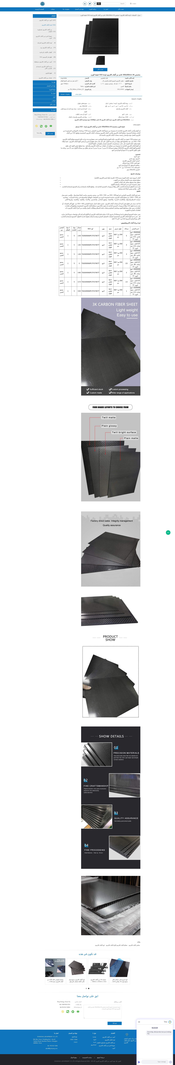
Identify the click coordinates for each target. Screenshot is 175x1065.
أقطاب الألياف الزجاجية (48, 52)
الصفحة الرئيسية (39, 9)
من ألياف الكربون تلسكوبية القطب (46, 30)
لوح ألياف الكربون (100, 945)
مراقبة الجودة (92, 9)
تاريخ (95, 1039)
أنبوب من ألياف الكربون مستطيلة (45, 62)
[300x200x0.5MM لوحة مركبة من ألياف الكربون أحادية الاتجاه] (98, 968)
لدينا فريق (93, 1045)
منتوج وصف (78, 94)
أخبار (54, 97)
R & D (75, 1042)
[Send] (139, 1062)
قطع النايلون (50, 73)
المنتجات (53, 16)
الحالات (54, 101)
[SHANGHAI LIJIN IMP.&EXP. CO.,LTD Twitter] (90, 4)
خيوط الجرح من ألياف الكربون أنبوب (46, 37)
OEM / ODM (73, 1039)
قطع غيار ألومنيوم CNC (48, 57)
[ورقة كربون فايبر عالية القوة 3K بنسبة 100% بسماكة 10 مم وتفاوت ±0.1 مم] (77, 968)
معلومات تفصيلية (65, 94)
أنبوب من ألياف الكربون (47, 20)
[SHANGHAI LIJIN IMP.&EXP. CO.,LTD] (51, 126)
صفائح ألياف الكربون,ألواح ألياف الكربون (116, 945)
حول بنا (54, 82)
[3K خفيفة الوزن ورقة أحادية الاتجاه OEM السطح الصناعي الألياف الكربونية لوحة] (120, 968)
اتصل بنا (106, 9)
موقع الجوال (73, 1057)
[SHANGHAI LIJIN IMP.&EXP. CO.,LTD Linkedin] (85, 4)
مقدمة (94, 1037)
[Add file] (170, 1062)
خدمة (94, 1042)
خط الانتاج (74, 1037)
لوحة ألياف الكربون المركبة (46, 43)
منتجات (53, 9)
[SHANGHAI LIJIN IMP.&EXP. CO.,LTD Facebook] (95, 4)
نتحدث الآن (121, 9)
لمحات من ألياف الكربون (47, 78)
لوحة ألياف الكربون (49, 25)
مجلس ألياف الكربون (134, 945)
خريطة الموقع (101, 1057)
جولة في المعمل (79, 9)
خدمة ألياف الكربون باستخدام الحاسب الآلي (46, 67)
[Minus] (139, 1022)
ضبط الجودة (52, 89)
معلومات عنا (66, 9)
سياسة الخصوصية (87, 1057)
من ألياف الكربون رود (48, 47)
